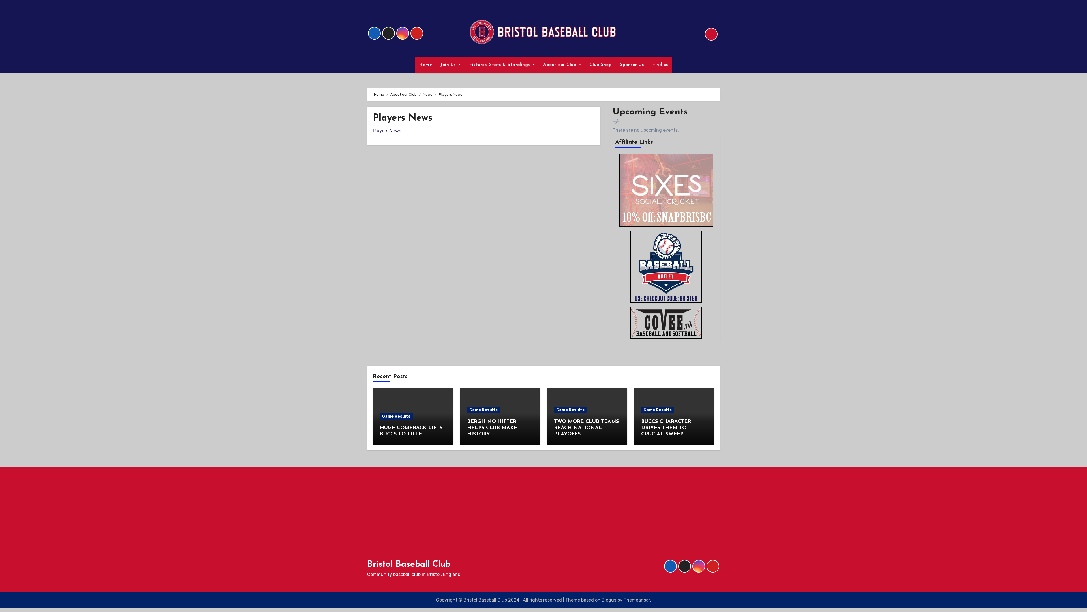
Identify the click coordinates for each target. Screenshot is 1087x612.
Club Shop (601, 65)
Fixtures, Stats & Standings (500, 65)
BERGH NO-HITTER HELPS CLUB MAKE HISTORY (492, 428)
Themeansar (637, 600)
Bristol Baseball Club (408, 564)
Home (425, 65)
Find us (660, 65)
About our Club (560, 65)
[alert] (666, 126)
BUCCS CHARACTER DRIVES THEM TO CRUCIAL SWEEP (666, 428)
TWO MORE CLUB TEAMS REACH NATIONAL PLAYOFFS (586, 428)
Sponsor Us (632, 65)
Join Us (448, 65)
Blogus (609, 600)
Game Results (396, 416)
